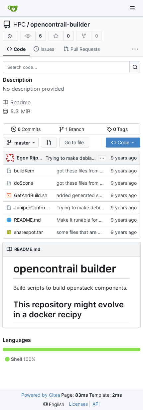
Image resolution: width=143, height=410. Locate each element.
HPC (19, 24)
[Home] (12, 8)
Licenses (78, 404)
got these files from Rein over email (95, 170)
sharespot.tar (28, 232)
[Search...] (134, 67)
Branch (75, 129)
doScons (23, 183)
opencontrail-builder (60, 24)
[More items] (135, 49)
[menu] (54, 404)
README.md (27, 220)
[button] (49, 143)
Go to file (74, 142)
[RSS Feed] (10, 36)
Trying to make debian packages (81, 158)
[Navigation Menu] (133, 8)
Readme (20, 102)
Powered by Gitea (40, 395)
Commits (29, 129)
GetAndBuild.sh (30, 195)
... (102, 157)
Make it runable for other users (90, 220)
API (96, 404)
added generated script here (88, 195)
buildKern (24, 170)
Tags (120, 129)
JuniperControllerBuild (32, 207)
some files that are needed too (90, 232)
